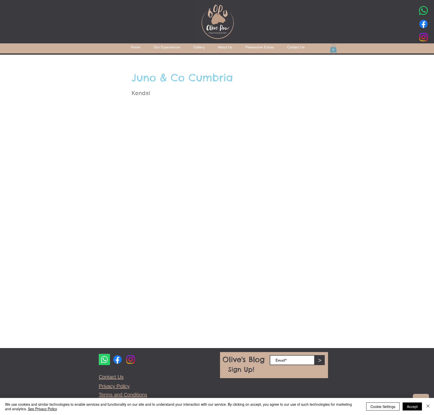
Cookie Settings (382, 406)
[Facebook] (423, 23)
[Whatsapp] (423, 10)
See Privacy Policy (42, 408)
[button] (333, 48)
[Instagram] (423, 37)
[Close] (428, 406)
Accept (412, 406)
